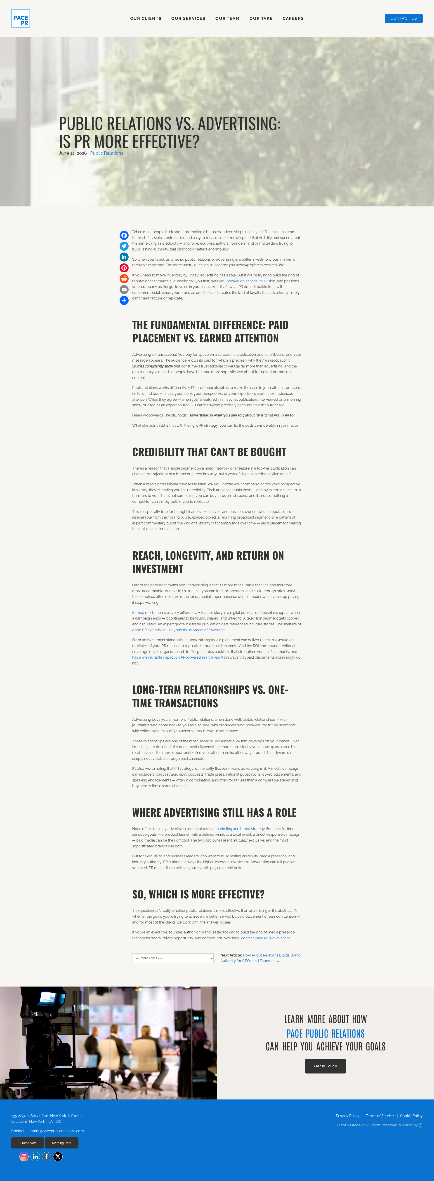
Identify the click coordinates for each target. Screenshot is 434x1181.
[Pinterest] (124, 267)
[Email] (124, 289)
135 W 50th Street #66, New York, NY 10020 (47, 1116)
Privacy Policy (347, 1116)
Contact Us (404, 18)
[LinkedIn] (124, 257)
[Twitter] (124, 246)
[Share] (124, 300)
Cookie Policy (411, 1116)
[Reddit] (124, 278)
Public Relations (106, 153)
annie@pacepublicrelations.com (57, 1131)
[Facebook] (124, 235)
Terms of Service (380, 1116)
